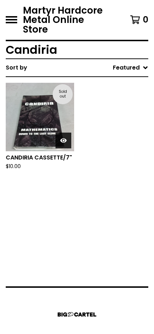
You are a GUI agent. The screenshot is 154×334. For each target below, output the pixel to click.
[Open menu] (11, 19)
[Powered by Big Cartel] (77, 314)
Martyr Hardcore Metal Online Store (63, 20)
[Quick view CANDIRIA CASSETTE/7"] (63, 140)
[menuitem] (77, 67)
